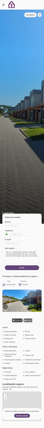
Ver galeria (30, 15)
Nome (8, 222)
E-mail (8, 239)
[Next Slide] (38, 306)
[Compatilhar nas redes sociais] (40, 15)
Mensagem (9, 248)
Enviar (22, 268)
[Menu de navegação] (3, 5)
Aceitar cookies (22, 416)
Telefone (9, 230)
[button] (22, 301)
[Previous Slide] (5, 306)
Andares (23, 281)
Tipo (8, 281)
